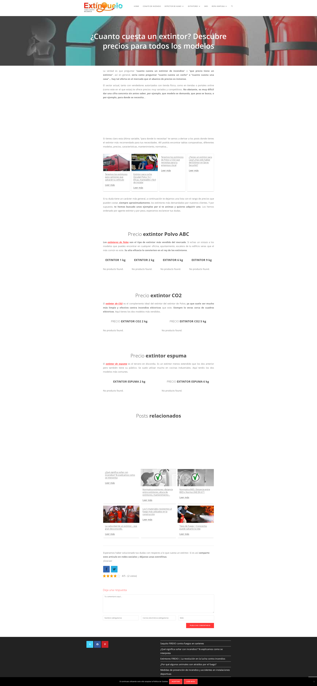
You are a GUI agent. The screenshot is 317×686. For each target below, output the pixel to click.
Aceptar (176, 681)
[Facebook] (97, 644)
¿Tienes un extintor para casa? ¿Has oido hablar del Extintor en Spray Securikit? (200, 161)
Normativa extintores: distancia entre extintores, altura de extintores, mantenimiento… (158, 492)
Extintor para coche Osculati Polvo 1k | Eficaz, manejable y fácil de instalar (144, 178)
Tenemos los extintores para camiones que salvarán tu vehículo (116, 177)
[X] (89, 644)
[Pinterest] (105, 644)
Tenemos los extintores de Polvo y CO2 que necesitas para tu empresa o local (172, 161)
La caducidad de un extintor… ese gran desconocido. (121, 527)
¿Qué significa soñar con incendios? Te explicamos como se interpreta (120, 475)
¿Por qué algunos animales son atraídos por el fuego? (188, 664)
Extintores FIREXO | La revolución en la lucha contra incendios (192, 658)
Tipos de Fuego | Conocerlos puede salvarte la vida (193, 527)
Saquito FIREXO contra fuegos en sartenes (182, 643)
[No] (314, 681)
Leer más (110, 184)
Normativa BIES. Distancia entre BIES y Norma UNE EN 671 (194, 491)
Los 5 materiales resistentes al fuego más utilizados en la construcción (157, 511)
